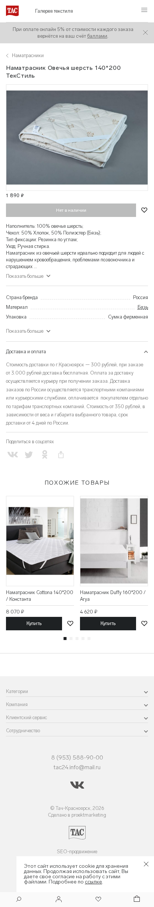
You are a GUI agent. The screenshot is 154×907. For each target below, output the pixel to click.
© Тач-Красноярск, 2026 (77, 808)
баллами (97, 36)
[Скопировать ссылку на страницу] (61, 454)
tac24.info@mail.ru (77, 767)
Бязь (143, 307)
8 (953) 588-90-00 (77, 757)
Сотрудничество (23, 730)
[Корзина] (136, 900)
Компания (17, 704)
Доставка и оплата (26, 351)
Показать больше (24, 331)
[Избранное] (97, 900)
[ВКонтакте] (12, 454)
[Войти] (58, 900)
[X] (28, 454)
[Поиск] (18, 900)
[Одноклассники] (44, 454)
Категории (17, 691)
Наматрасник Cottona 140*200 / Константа (39, 596)
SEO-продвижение (77, 851)
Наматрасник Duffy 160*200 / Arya (113, 596)
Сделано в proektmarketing (77, 815)
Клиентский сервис (26, 717)
